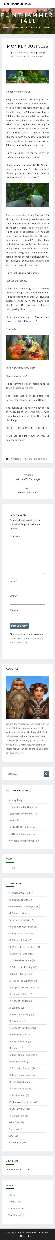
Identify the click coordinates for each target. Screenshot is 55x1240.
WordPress (42, 1232)
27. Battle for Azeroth (19, 1068)
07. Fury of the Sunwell (20, 933)
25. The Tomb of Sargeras (21, 1054)
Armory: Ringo (15, 800)
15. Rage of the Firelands (21, 987)
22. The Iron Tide (17, 1034)
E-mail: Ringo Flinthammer (22, 806)
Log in (11, 1194)
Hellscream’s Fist (39, 260)
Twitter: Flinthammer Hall (22, 833)
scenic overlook (40, 227)
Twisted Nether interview (21, 827)
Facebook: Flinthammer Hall (23, 813)
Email (13, 595)
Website (14, 610)
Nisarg (31, 1236)
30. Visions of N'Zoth (19, 1088)
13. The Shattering (18, 973)
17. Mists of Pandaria (21, 458)
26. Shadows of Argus (19, 1061)
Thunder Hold (13, 111)
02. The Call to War (18, 899)
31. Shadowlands (17, 1095)
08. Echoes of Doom (18, 940)
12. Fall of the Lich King (20, 967)
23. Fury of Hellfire (18, 1041)
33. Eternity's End (17, 1108)
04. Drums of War (17, 913)
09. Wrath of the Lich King (21, 946)
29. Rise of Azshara (18, 1081)
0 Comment (37, 56)
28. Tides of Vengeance (20, 1075)
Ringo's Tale (41, 458)
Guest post (14, 1129)
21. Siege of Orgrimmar (20, 1027)
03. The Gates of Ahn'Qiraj (21, 906)
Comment (16, 536)
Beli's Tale (13, 1122)
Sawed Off (13, 820)
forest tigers (35, 411)
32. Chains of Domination (21, 1102)
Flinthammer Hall (16, 4)
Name (13, 581)
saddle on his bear (24, 387)
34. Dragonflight (17, 1115)
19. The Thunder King (19, 1014)
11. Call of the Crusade (19, 960)
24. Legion (13, 1048)
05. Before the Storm (19, 919)
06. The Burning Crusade (20, 926)
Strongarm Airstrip (26, 116)
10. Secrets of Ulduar (19, 953)
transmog (10, 868)
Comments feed (16, 1208)
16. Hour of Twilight (18, 994)
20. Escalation (15, 1021)
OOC (10, 1135)
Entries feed (14, 1201)
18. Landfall (14, 1007)
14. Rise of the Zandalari (20, 980)
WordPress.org (16, 1215)
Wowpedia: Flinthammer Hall (23, 840)
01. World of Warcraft (19, 892)
